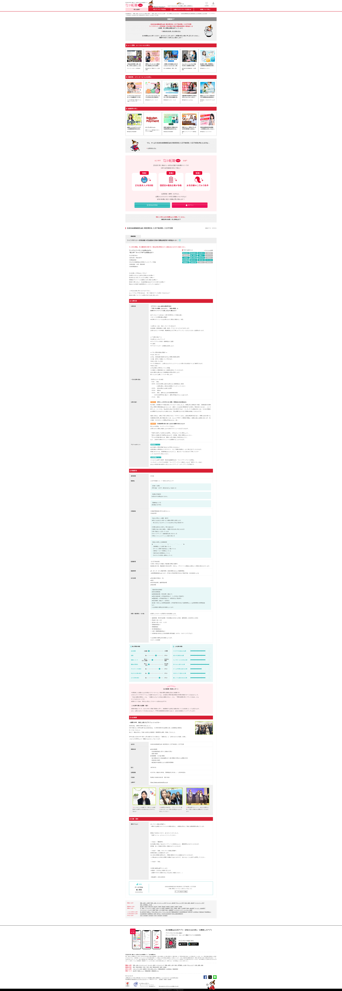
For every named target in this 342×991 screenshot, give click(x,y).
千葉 (147, 967)
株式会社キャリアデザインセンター (139, 979)
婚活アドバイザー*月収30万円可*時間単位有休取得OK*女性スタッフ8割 (207, 96)
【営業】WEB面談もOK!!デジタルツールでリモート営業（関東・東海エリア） (171, 64)
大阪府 (145, 906)
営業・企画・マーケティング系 (158, 903)
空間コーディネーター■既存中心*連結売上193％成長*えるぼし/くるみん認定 (152, 64)
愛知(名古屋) (156, 967)
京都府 (176, 906)
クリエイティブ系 (199, 903)
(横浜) (140, 967)
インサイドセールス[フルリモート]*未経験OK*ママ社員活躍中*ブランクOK (134, 96)
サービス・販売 (151, 965)
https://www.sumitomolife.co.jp (159, 782)
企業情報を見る (152, 148)
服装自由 (202, 912)
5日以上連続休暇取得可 (177, 913)
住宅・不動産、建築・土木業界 (178, 908)
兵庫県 (172, 906)
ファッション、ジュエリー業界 (147, 910)
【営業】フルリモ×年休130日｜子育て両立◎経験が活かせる (171, 96)
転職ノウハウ (128, 970)
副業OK (145, 969)
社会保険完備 (143, 913)
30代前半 (160, 915)
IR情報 (165, 979)
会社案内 (161, 979)
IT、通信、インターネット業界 (147, 908)
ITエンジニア (190, 965)
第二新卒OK (143, 912)
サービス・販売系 (171, 903)
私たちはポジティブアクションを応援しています (168, 986)
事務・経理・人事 (169, 965)
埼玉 (144, 967)
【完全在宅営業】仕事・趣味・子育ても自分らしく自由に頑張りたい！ (134, 64)
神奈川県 (150, 906)
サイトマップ (174, 5)
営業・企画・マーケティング (140, 965)
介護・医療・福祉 (199, 965)
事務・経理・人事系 (145, 903)
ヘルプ (169, 5)
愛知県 (163, 906)
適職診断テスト (155, 970)
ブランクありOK (167, 912)
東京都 (141, 906)
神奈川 (137, 967)
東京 (134, 967)
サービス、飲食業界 (200, 908)
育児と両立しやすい (157, 912)
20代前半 (151, 915)
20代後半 (145, 915)
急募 (155, 913)
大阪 (151, 967)
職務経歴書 (147, 970)
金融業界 (167, 908)
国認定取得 (175, 969)
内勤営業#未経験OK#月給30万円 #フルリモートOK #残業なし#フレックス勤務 (189, 96)
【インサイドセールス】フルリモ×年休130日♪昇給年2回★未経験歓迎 (152, 96)
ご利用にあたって (129, 977)
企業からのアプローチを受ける (182, 9)
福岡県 (167, 906)
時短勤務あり (208, 912)
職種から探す (128, 965)
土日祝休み (196, 912)
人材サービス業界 (160, 908)
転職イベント (141, 970)
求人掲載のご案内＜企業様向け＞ (185, 5)
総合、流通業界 (169, 910)
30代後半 (165, 915)
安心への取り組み (137, 977)
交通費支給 (150, 913)
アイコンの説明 (209, 250)
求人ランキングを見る (159, 9)
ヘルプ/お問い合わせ (174, 977)
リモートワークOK (137, 969)
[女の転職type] (128, 979)
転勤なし (149, 912)
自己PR (135, 970)
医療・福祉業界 (190, 908)
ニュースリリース (165, 977)
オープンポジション (150, 127)
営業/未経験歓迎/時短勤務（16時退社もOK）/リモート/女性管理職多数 (207, 128)
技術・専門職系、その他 (146, 904)
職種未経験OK (175, 912)
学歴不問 (190, 912)
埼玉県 (155, 906)
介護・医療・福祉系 (189, 903)
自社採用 (169, 979)
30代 (155, 915)
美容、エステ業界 (160, 910)
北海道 (180, 906)
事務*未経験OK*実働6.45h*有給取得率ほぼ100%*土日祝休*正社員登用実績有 (171, 128)
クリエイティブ (160, 965)
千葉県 (159, 906)
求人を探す (137, 9)
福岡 (161, 967)
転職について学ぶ (205, 9)
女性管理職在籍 (183, 912)
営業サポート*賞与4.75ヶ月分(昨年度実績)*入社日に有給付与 (189, 128)
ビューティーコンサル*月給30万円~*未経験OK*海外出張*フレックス (189, 64)
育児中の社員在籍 (166, 913)
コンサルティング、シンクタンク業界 (183, 910)
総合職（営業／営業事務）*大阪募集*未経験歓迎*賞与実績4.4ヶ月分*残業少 (207, 64)
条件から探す (128, 969)
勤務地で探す (128, 967)
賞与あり (159, 913)
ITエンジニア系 (179, 903)
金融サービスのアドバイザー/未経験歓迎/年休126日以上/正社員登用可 (134, 128)
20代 (141, 915)
